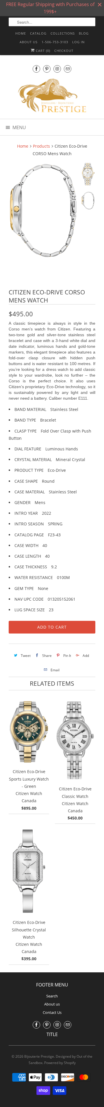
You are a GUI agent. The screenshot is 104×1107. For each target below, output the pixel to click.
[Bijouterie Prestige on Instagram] (57, 68)
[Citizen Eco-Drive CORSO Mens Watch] (43, 210)
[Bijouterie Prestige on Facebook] (36, 68)
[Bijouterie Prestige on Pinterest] (47, 68)
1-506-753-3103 (55, 42)
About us (29, 42)
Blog (84, 33)
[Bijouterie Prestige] (52, 96)
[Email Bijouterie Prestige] (67, 68)
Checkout (63, 50)
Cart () (42, 50)
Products (41, 146)
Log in (78, 42)
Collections (63, 33)
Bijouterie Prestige (39, 1056)
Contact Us (52, 1012)
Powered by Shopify (60, 1062)
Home (20, 33)
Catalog (38, 33)
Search (52, 996)
